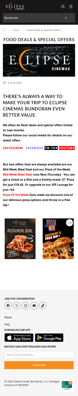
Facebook (34, 148)
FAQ (7, 324)
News (8, 317)
